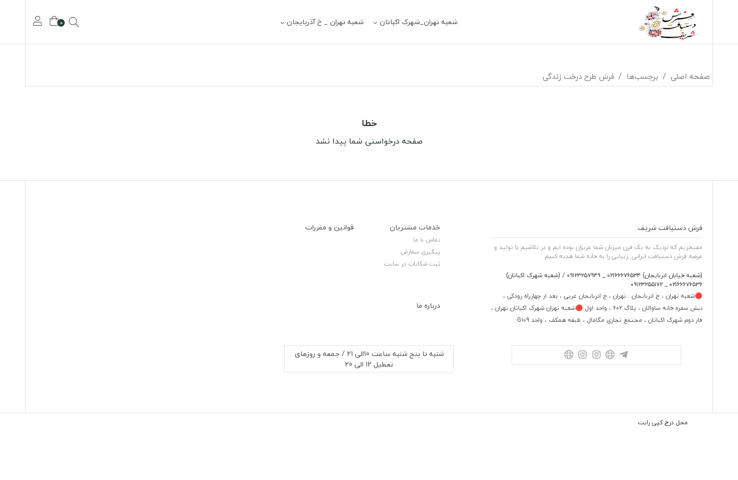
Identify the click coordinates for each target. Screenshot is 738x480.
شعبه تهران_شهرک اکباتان (418, 22)
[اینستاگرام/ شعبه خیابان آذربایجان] (596, 355)
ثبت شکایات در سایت (412, 264)
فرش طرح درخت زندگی (578, 76)
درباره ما (428, 305)
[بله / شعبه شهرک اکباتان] (568, 355)
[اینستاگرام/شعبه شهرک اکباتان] (582, 355)
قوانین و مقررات (329, 227)
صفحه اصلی (690, 76)
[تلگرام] (624, 355)
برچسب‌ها (642, 76)
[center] (88, 22)
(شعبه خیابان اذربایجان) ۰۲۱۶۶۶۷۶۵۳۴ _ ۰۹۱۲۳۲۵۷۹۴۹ (633, 275)
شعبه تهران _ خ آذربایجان (325, 22)
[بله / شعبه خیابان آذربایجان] (610, 355)
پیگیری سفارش (420, 252)
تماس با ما (426, 239)
